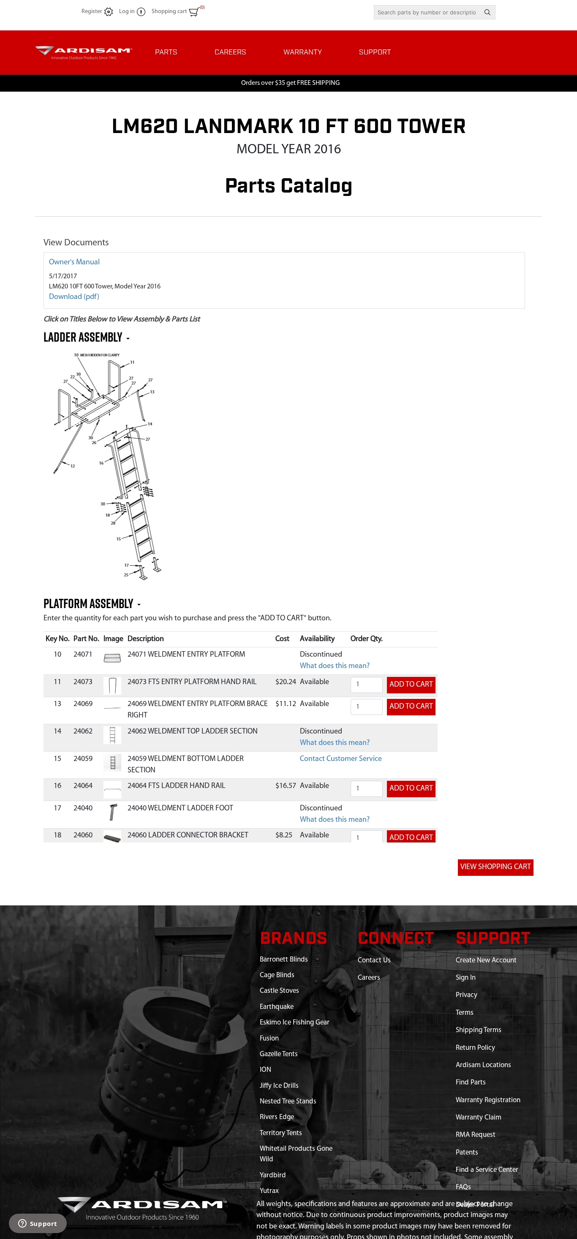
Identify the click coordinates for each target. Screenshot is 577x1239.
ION (265, 1069)
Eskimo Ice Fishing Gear (294, 1022)
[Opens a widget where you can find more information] (37, 1224)
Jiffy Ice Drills (279, 1086)
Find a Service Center (487, 1170)
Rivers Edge (277, 1117)
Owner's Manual (74, 262)
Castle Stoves (279, 990)
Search (487, 12)
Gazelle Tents (279, 1054)
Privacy (466, 995)
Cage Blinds (277, 975)
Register (92, 11)
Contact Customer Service (341, 759)
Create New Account (486, 960)
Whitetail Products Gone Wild (296, 1154)
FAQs (463, 1187)
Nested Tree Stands (288, 1101)
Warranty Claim (478, 1117)
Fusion (269, 1038)
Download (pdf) (74, 297)
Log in (127, 11)
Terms (465, 1012)
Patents (467, 1152)
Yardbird (273, 1175)
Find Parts (471, 1082)
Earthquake (277, 1007)
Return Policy (475, 1048)
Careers (369, 977)
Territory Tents (281, 1133)
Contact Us (374, 960)
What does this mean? (335, 666)
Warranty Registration (488, 1100)
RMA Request (475, 1134)
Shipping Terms (478, 1030)
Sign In (466, 977)
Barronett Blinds (284, 959)
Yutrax (269, 1191)
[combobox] (427, 12)
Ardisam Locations (483, 1065)
